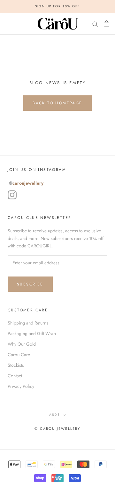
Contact (15, 376)
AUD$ (54, 414)
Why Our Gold (22, 344)
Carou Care (19, 354)
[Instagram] (12, 194)
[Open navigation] (9, 23)
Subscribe (30, 284)
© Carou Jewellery (57, 428)
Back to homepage (57, 103)
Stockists (16, 365)
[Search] (95, 23)
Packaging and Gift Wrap (32, 333)
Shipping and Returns (28, 323)
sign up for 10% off (57, 6)
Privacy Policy (21, 386)
